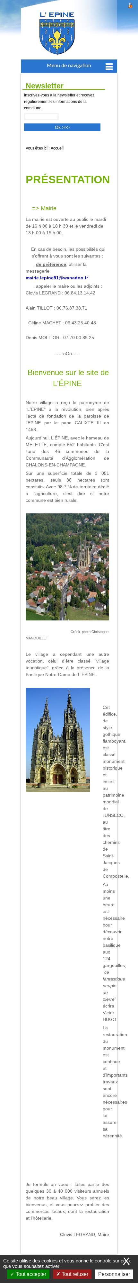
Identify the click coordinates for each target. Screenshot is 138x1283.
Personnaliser (114, 1274)
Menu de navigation (69, 65)
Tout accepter (30, 1274)
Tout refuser (74, 1274)
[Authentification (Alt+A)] (130, 4)
